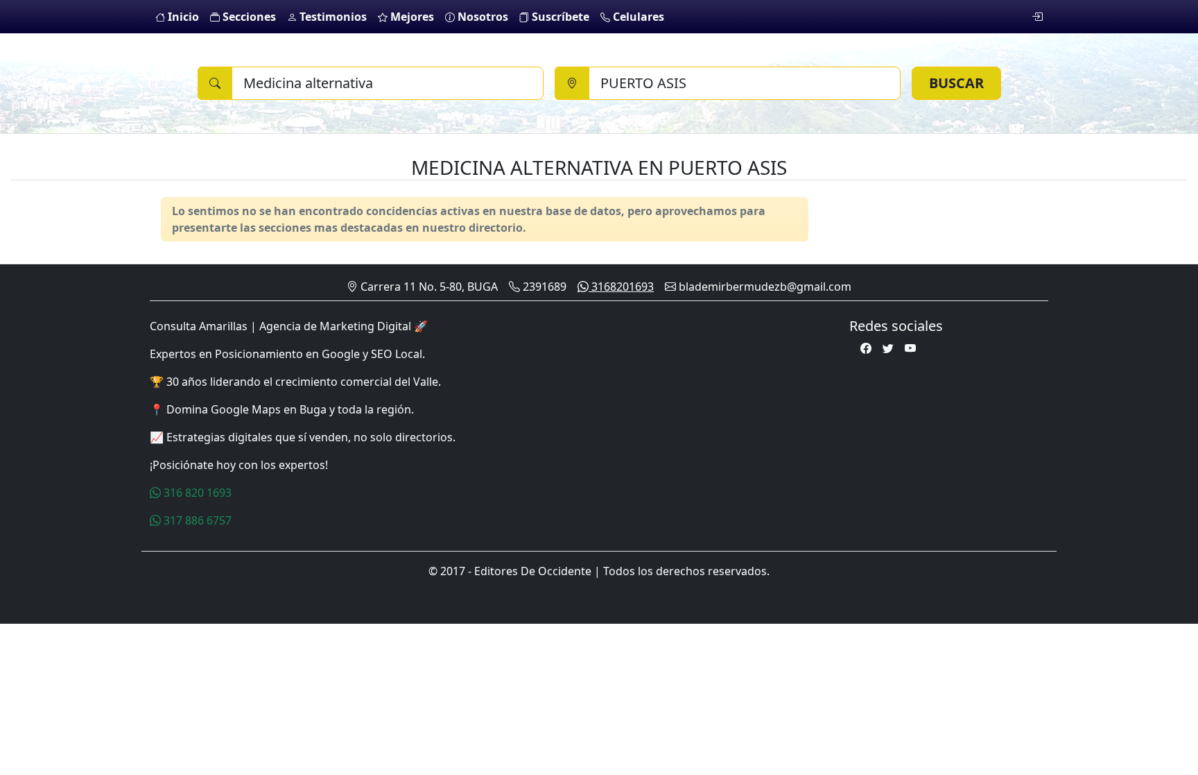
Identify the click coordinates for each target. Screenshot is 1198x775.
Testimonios (332, 16)
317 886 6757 (196, 520)
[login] (1037, 17)
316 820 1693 (196, 492)
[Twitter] (888, 348)
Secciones (248, 16)
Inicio (182, 16)
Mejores (411, 16)
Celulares (637, 16)
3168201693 (621, 286)
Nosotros (481, 16)
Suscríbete (559, 16)
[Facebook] (865, 348)
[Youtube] (910, 348)
